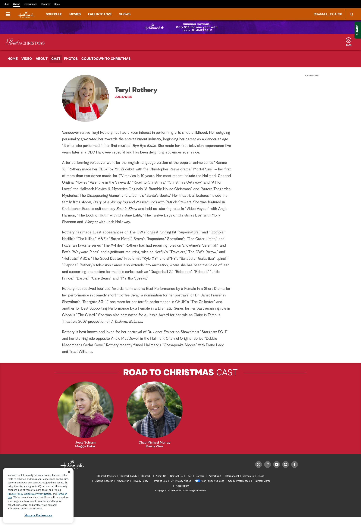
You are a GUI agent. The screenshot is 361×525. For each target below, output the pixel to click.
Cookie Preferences (239, 481)
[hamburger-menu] (8, 14)
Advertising (215, 476)
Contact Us (176, 476)
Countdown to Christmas (105, 59)
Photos (71, 59)
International (232, 476)
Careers (200, 476)
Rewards (45, 4)
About (42, 59)
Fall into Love (100, 14)
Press (261, 476)
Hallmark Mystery (106, 476)
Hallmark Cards (262, 481)
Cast (55, 59)
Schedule (54, 14)
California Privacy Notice (37, 494)
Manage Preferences (38, 515)
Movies (75, 14)
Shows (124, 14)
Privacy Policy (140, 481)
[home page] (26, 14)
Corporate (248, 476)
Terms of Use (159, 481)
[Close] (69, 472)
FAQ (189, 476)
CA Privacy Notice (181, 481)
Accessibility (182, 486)
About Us (161, 476)
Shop (6, 4)
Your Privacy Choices (212, 481)
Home (13, 59)
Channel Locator (328, 14)
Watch (16, 4)
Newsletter (123, 481)
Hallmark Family (128, 476)
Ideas (57, 4)
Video (26, 59)
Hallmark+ (146, 476)
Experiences (30, 4)
